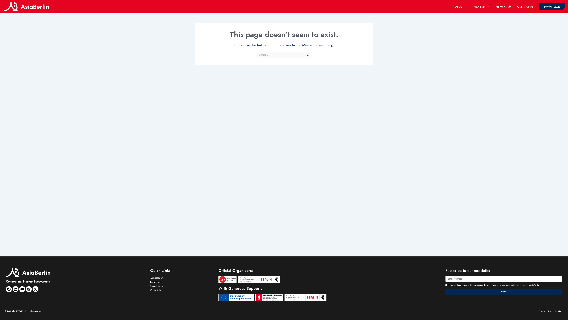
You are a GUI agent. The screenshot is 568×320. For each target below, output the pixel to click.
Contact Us (525, 7)
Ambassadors (157, 278)
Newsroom (503, 7)
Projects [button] (480, 7)
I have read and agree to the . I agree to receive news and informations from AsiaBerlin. (493, 285)
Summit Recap (157, 286)
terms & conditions (481, 285)
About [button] (459, 7)
